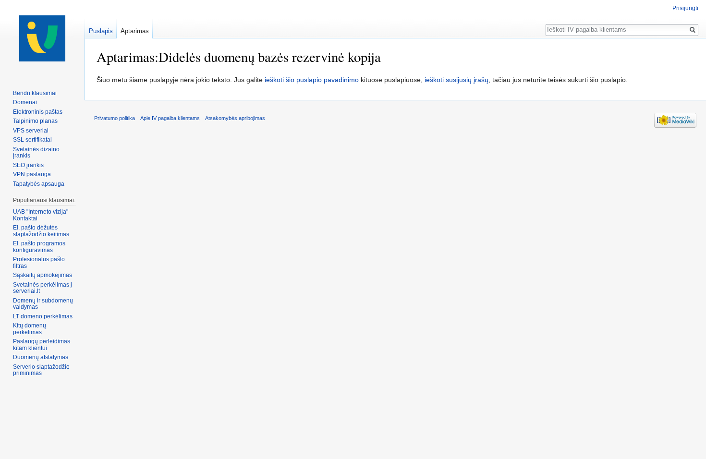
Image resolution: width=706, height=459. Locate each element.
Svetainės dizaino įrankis (36, 152)
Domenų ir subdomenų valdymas (43, 304)
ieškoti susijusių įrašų (456, 80)
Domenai (25, 102)
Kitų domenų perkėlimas (29, 329)
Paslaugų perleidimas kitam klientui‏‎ (41, 344)
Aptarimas (135, 31)
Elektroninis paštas (37, 112)
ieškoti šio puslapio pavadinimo (312, 80)
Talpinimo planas (35, 121)
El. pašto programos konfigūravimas (39, 247)
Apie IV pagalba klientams (170, 118)
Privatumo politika (114, 118)
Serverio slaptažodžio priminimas (41, 370)
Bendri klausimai (35, 93)
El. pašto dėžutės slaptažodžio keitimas (41, 231)
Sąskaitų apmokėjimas (42, 275)
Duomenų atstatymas (40, 357)
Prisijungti (685, 8)
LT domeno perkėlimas (43, 316)
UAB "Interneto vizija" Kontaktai (40, 215)
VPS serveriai (31, 130)
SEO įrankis (28, 165)
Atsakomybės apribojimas (235, 118)
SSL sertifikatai (32, 139)
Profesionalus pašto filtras (39, 262)
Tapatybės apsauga (38, 184)
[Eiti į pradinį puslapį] (42, 38)
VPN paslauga (32, 174)
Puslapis (101, 31)
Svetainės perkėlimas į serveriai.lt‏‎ (42, 288)
